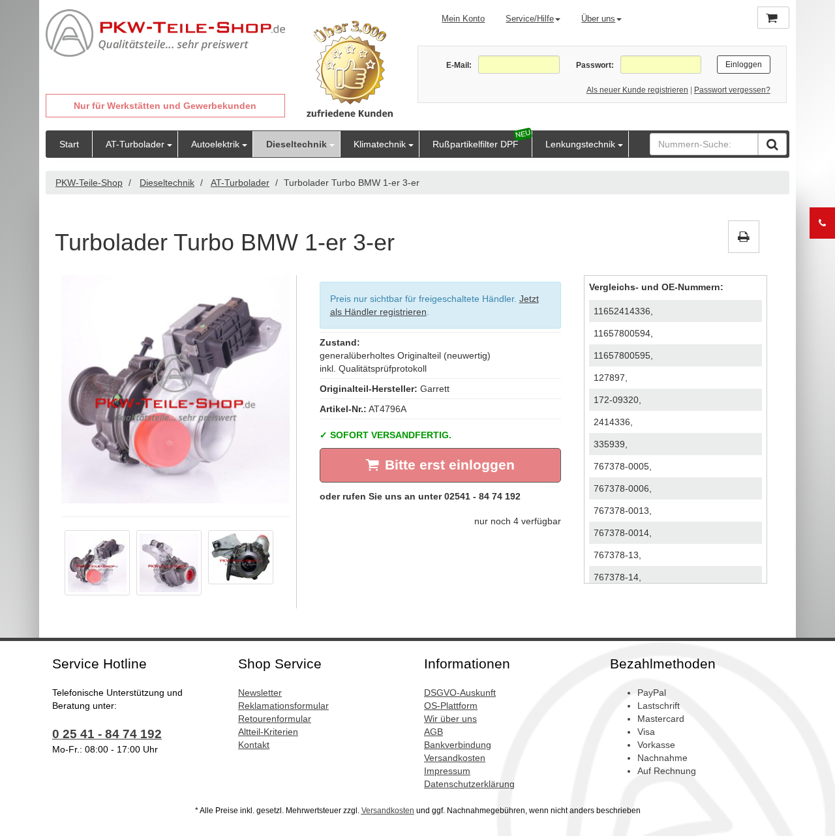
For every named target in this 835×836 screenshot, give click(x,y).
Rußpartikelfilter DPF (476, 144)
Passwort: (594, 65)
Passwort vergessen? (732, 90)
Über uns (598, 18)
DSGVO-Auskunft (460, 692)
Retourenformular (274, 718)
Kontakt (253, 744)
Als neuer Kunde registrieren (637, 90)
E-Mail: (459, 65)
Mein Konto (463, 18)
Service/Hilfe (530, 18)
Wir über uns (450, 718)
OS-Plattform (451, 705)
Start (69, 144)
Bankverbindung (457, 744)
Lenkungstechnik (580, 144)
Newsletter (260, 692)
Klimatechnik (380, 144)
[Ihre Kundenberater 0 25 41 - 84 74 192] (822, 223)
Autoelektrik (215, 144)
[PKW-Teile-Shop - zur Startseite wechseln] (165, 33)
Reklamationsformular (283, 705)
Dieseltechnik (296, 144)
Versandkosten (454, 758)
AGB (433, 731)
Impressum (447, 771)
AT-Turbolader (135, 144)
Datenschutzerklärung (469, 784)
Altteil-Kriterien (268, 731)
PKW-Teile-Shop (89, 182)
